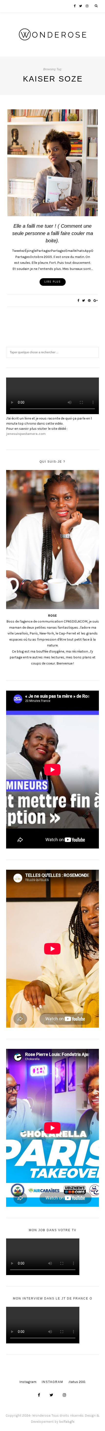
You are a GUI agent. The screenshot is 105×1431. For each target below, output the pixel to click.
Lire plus (52, 281)
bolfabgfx (66, 1422)
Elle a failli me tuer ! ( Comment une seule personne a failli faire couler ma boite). (52, 233)
